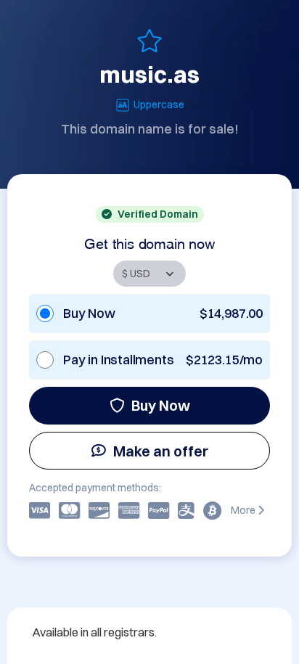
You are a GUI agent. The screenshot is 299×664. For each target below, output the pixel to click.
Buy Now (160, 405)
